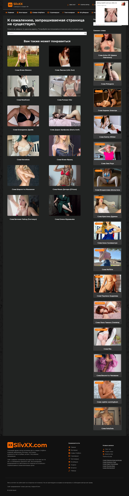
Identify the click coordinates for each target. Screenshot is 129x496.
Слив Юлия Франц (65, 159)
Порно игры (85, 4)
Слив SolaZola (108, 428)
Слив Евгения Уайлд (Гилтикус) (23, 219)
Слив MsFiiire (107, 269)
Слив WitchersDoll (109, 468)
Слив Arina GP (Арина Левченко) (107, 56)
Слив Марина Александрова (112, 460)
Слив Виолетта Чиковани (107, 375)
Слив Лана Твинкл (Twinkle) (107, 322)
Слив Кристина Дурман (107, 216)
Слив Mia (107, 349)
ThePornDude (107, 456)
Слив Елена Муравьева (65, 219)
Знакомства (109, 454)
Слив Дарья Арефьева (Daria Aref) (65, 130)
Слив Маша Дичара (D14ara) (65, 189)
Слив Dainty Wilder (107, 137)
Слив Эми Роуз (107, 163)
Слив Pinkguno (107, 84)
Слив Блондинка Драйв (23, 130)
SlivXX (18, 4)
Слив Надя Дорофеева (110, 464)
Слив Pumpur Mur (64, 100)
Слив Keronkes (23, 159)
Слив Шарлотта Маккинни (23, 189)
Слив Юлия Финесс (23, 70)
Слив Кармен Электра (107, 110)
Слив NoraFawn (23, 100)
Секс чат (72, 4)
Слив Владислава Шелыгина (107, 190)
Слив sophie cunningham (107, 402)
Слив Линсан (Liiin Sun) (65, 70)
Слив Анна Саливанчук (107, 243)
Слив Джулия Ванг (109, 466)
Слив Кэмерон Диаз (109, 462)
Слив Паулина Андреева (107, 296)
